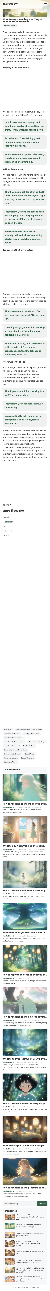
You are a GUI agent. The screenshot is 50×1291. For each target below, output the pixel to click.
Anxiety (19, 978)
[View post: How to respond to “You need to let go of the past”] (10, 1235)
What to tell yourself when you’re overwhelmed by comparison (25, 1058)
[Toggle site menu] (45, 3)
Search (42, 1203)
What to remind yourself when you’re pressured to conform (25, 932)
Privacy (30, 1287)
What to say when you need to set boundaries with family (25, 845)
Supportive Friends (10, 762)
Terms (36, 1287)
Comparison (39, 1062)
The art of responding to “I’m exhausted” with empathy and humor (28, 1244)
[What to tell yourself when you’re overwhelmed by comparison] (25, 1042)
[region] (25, 90)
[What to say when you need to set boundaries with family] (25, 829)
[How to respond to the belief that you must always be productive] (25, 1000)
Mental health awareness (13, 738)
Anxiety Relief (22, 807)
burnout (26, 978)
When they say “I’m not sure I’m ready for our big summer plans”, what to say (29, 1279)
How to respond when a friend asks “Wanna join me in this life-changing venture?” (30, 1270)
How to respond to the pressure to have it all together (25, 1187)
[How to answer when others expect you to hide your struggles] (25, 1087)
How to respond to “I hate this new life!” (29, 1252)
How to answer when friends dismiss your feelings (25, 890)
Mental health (10, 26)
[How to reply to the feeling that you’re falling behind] (25, 958)
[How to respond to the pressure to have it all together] (25, 1171)
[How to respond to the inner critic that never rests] (25, 787)
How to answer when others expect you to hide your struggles (25, 1103)
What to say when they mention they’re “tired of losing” (28, 1226)
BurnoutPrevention (24, 1020)
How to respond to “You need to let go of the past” (29, 1235)
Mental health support (12, 746)
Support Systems (27, 758)
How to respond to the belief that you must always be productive (25, 1016)
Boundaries (8, 730)
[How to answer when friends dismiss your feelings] (25, 874)
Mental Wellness (29, 746)
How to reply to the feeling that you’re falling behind (25, 974)
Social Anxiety (30, 754)
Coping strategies (35, 1149)
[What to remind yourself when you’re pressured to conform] (25, 916)
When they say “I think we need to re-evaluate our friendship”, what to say (30, 1217)
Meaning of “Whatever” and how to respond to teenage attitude (30, 1261)
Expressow (10, 4)
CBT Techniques (34, 807)
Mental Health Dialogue (37, 742)
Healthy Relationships (32, 734)
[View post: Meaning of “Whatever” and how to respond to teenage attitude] (10, 1261)
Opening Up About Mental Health (16, 750)
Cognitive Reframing (25, 1062)
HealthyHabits (37, 1020)
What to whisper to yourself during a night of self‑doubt (25, 1145)
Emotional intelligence (12, 734)
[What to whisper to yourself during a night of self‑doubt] (25, 1129)
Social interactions (11, 758)
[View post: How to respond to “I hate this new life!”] (10, 1252)
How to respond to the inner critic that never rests (25, 803)
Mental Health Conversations (14, 742)
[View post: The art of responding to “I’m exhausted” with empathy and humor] (10, 1243)
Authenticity (21, 936)
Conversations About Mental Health (29, 730)
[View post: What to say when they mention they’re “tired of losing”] (10, 1226)
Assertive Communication (27, 849)
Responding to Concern (12, 754)
